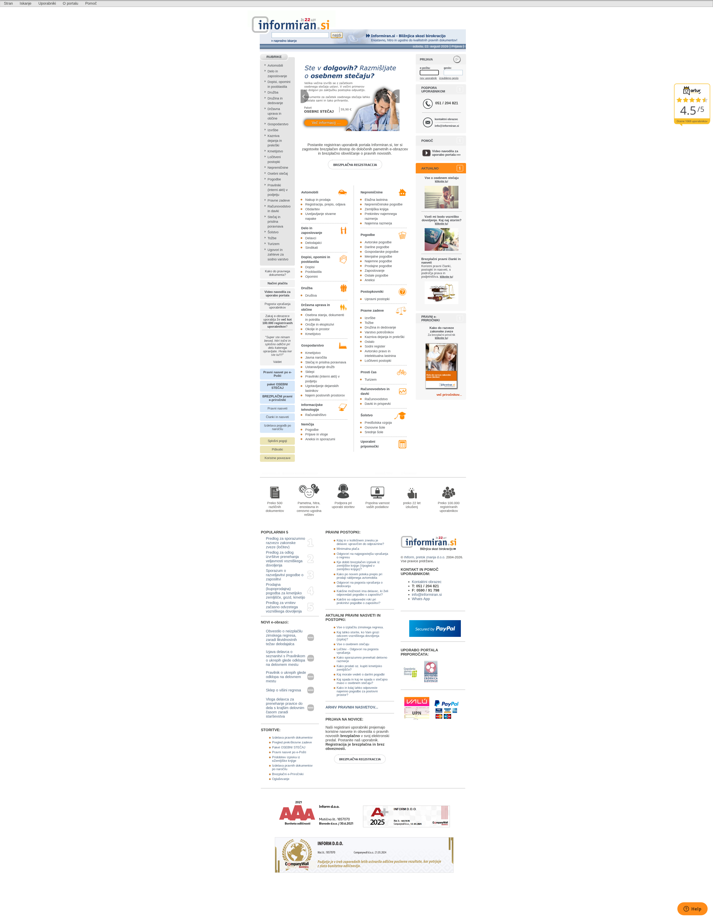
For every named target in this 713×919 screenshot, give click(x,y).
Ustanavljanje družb (320, 367)
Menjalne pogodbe (378, 256)
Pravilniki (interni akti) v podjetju (278, 190)
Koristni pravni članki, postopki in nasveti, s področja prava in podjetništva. (441, 267)
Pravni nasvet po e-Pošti (289, 752)
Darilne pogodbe (377, 247)
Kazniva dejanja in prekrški (275, 140)
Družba (273, 92)
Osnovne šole (375, 427)
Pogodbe (274, 179)
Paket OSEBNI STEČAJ (288, 747)
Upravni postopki (377, 299)
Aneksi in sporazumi (320, 439)
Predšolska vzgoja (378, 423)
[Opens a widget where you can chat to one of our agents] (692, 909)
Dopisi (310, 267)
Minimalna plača (348, 548)
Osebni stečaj (278, 173)
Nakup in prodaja (318, 200)
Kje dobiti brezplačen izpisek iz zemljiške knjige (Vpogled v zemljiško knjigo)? (358, 565)
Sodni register (375, 346)
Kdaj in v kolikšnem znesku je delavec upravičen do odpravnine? (360, 542)
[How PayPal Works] (435, 636)
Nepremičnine (278, 167)
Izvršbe (273, 130)
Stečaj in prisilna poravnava (275, 221)
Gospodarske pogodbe (381, 252)
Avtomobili (275, 65)
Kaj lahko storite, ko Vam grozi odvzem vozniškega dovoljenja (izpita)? (358, 636)
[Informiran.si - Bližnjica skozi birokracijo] (385, 473)
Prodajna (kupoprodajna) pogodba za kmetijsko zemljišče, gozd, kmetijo (285, 590)
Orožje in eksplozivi (319, 324)
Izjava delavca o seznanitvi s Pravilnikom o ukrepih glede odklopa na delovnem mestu (285, 658)
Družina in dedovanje (380, 327)
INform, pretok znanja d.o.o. (424, 557)
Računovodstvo (376, 399)
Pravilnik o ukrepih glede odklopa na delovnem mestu (286, 676)
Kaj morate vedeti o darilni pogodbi (361, 674)
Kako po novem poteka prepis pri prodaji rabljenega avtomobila (359, 575)
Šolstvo (273, 232)
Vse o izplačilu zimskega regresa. (360, 627)
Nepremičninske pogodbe (384, 204)
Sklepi (309, 372)
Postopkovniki (372, 291)
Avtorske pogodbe (378, 242)
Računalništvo (315, 415)
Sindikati (311, 247)
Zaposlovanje (375, 270)
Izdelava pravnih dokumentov (292, 737)
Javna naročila (316, 357)
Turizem (273, 244)
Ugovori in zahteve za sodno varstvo (278, 254)
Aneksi (370, 280)
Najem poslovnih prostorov (325, 395)
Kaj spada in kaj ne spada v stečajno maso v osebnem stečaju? (362, 681)
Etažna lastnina (376, 200)
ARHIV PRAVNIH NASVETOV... (351, 707)
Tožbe (272, 238)
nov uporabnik (428, 78)
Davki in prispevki (378, 404)
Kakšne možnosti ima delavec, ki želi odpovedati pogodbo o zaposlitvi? (362, 592)
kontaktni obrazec (446, 119)
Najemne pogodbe (378, 261)
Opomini (311, 276)
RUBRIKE (274, 57)
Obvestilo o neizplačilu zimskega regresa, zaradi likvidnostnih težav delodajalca (284, 637)
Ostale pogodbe (376, 275)
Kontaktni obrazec (427, 582)
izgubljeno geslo (448, 78)
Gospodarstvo (278, 124)
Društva (311, 295)
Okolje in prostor (317, 329)
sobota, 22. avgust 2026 (430, 46)
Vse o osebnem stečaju (353, 644)
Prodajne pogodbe (378, 266)
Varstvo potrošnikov (379, 332)
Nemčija (307, 424)
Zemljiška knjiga (376, 209)
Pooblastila (313, 272)
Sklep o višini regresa (283, 690)
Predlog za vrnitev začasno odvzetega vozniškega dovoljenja (284, 607)
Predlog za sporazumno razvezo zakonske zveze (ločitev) (285, 542)
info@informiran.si (447, 125)
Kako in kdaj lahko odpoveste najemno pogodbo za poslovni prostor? (357, 691)
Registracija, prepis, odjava (325, 204)
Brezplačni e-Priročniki (288, 774)
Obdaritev (312, 209)
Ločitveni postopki (378, 361)
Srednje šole (374, 432)
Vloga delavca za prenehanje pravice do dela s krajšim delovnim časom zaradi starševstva (285, 707)
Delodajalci (313, 243)
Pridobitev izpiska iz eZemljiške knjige (286, 758)
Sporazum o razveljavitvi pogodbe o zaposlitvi (284, 575)
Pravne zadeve (279, 200)
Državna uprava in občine (274, 113)
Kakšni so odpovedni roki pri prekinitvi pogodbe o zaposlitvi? (358, 601)
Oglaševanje (280, 779)
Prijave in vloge (316, 434)
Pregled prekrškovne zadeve (292, 742)
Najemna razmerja (378, 223)
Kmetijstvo (275, 151)
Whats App (421, 599)
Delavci (310, 238)
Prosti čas (369, 372)
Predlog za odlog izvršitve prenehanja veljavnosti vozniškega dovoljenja (284, 558)
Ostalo (369, 342)
